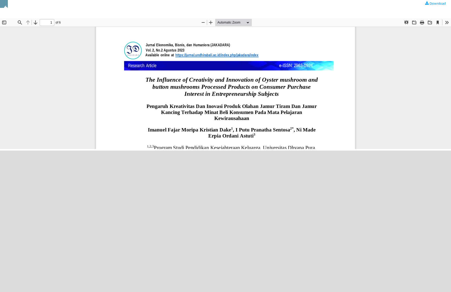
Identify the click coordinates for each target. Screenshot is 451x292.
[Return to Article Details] (4, 4)
